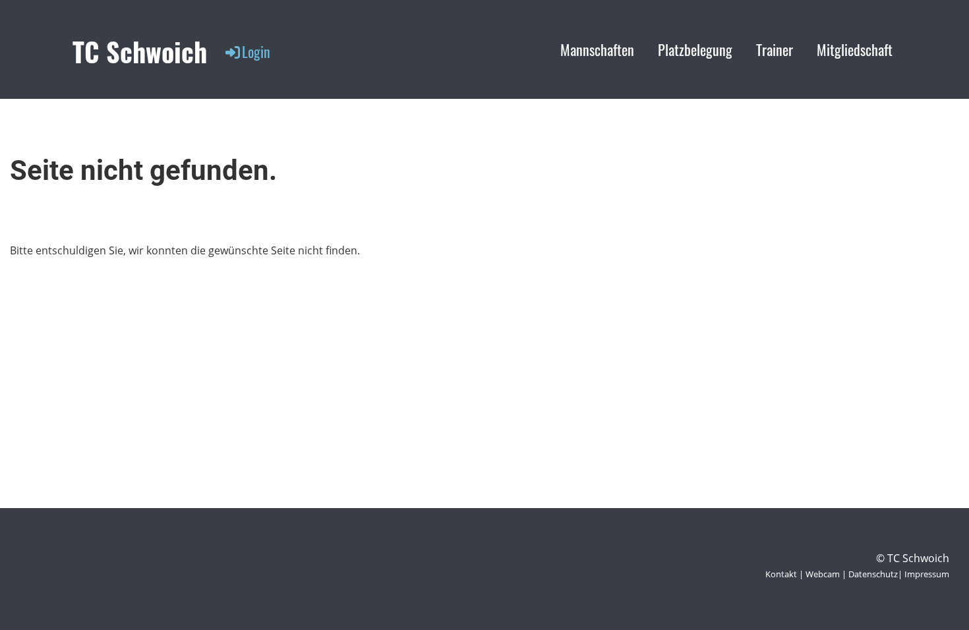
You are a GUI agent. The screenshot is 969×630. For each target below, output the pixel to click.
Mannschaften (597, 49)
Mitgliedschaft (855, 49)
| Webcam (818, 574)
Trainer (774, 49)
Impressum (926, 574)
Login (256, 51)
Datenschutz (873, 574)
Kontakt (781, 574)
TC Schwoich (140, 51)
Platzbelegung (695, 49)
